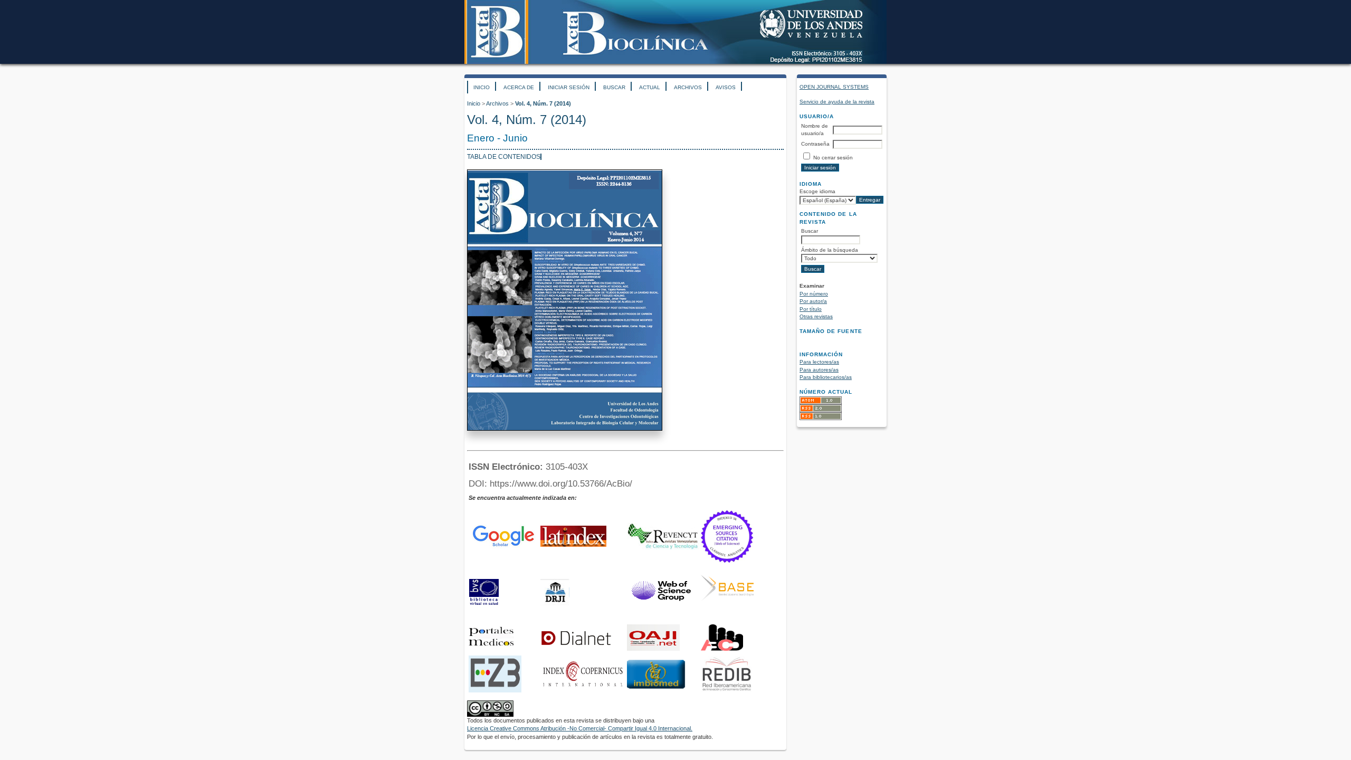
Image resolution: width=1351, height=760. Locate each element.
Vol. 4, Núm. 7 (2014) (543, 103)
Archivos (688, 87)
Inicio (481, 87)
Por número (814, 294)
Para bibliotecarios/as (826, 377)
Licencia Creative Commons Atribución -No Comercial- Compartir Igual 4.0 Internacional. (579, 728)
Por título (811, 309)
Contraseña (815, 144)
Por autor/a (813, 301)
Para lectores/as (819, 362)
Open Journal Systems (834, 87)
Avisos (726, 87)
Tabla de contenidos (503, 156)
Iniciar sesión (568, 87)
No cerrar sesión (833, 157)
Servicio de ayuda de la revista (837, 101)
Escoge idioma (817, 191)
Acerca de (518, 87)
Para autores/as (819, 370)
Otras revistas (816, 316)
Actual (649, 87)
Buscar (614, 87)
